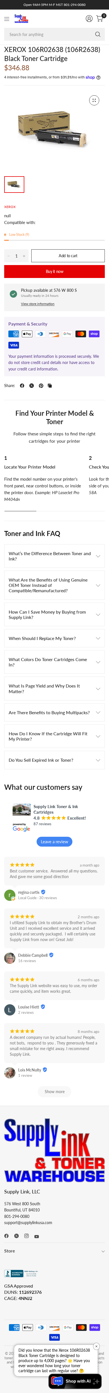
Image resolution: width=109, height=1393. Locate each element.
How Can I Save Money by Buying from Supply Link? (47, 614)
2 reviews (26, 1012)
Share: (9, 386)
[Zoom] (94, 100)
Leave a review (54, 841)
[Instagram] (28, 1235)
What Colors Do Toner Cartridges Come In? (48, 662)
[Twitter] (18, 1235)
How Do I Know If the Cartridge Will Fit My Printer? (48, 736)
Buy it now (54, 271)
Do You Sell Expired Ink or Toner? (41, 760)
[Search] (98, 34)
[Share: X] (31, 385)
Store (9, 1250)
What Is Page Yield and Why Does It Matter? (44, 688)
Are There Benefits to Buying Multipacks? (49, 712)
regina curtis (28, 892)
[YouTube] (38, 1236)
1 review (25, 1075)
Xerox (10, 207)
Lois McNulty (29, 1070)
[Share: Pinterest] (41, 385)
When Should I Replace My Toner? (42, 638)
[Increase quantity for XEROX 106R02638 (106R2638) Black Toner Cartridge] (24, 256)
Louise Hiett (28, 1007)
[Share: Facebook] (22, 385)
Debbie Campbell (33, 955)
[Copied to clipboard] (49, 385)
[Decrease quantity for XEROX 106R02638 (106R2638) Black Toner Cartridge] (8, 256)
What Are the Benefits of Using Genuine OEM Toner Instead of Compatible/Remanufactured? (48, 585)
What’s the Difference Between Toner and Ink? (50, 556)
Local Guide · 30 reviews (37, 898)
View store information (37, 304)
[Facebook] (8, 1235)
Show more (55, 1091)
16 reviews (27, 960)
